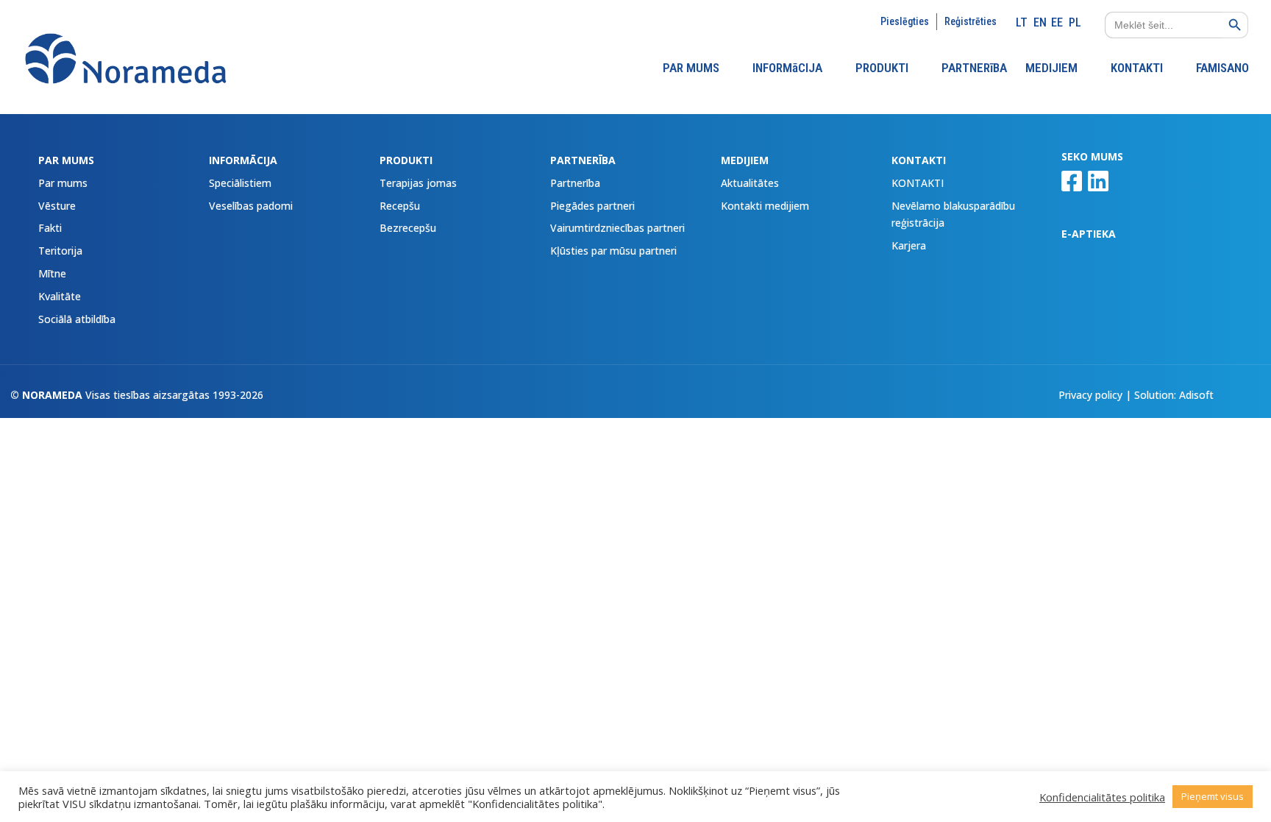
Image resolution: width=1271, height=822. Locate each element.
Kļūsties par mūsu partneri (613, 251)
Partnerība (575, 183)
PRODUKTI (881, 69)
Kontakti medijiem (765, 206)
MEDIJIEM (1051, 69)
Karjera (908, 245)
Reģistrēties (970, 21)
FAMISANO (1222, 69)
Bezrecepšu (408, 228)
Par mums (63, 183)
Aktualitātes (750, 183)
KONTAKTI (1137, 69)
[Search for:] (1156, 25)
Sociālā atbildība (76, 319)
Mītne (52, 273)
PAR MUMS (691, 69)
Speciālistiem (240, 183)
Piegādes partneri (592, 206)
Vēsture (57, 206)
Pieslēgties (904, 21)
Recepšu (400, 206)
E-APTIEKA (1088, 234)
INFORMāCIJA (787, 69)
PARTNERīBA (974, 69)
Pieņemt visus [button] (1212, 796)
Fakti (50, 228)
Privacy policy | (1096, 395)
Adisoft (1196, 395)
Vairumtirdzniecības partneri (617, 228)
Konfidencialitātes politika (1102, 797)
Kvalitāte (59, 296)
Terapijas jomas (418, 183)
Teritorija (60, 251)
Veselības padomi (251, 206)
